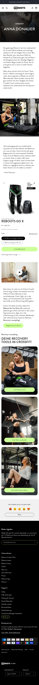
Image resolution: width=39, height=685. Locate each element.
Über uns (4, 570)
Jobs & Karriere (6, 573)
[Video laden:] (19, 272)
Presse (3, 576)
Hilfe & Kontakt (6, 595)
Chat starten (18, 629)
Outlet (3, 566)
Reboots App (5, 579)
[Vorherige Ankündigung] (3, 2)
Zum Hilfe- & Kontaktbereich (10, 633)
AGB (26, 649)
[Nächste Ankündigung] (35, 2)
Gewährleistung (6, 610)
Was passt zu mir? (33, 234)
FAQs (3, 592)
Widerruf (5, 617)
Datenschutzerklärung (17, 649)
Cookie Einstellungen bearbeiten (11, 613)
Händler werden (6, 604)
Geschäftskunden (7, 601)
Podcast (4, 582)
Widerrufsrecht (5, 649)
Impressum (4, 652)
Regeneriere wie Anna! (13, 325)
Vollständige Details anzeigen (9, 255)
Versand (31, 649)
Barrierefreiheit (6, 607)
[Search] (6, 8)
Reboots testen (6, 560)
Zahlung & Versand (7, 598)
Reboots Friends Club (8, 557)
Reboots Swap (6, 563)
